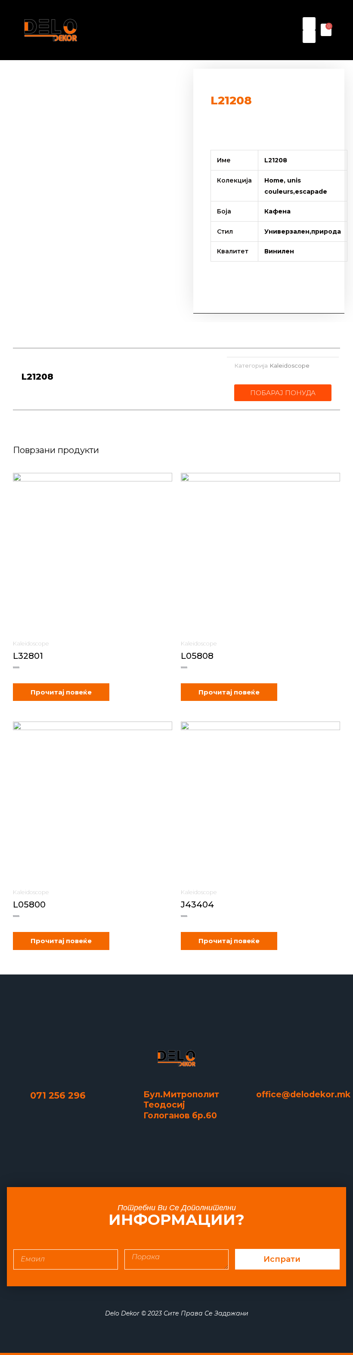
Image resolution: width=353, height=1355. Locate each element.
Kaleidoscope (289, 365)
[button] (195, 30)
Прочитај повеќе (61, 692)
